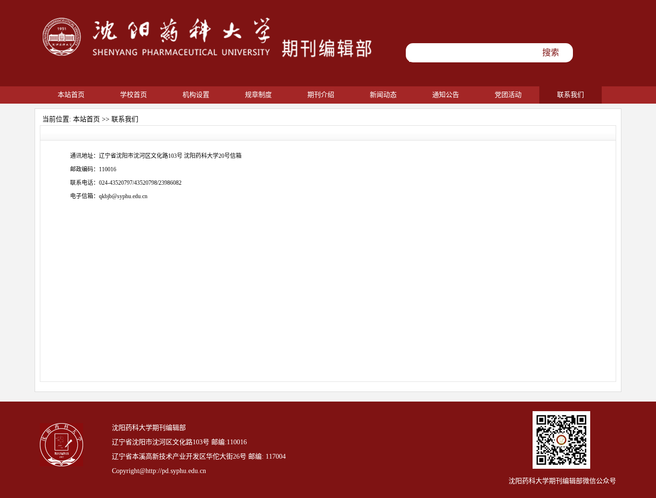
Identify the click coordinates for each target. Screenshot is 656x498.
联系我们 (570, 94)
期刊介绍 (320, 94)
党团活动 (508, 94)
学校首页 (133, 94)
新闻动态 (383, 94)
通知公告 (445, 94)
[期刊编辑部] (208, 59)
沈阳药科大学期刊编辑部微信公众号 (562, 481)
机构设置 (195, 94)
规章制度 (258, 94)
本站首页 (71, 94)
